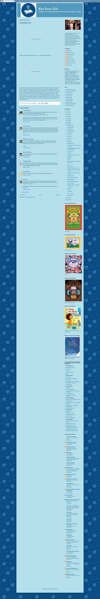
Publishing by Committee (71, 378)
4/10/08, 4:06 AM (26, 189)
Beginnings (69, 157)
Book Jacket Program (70, 496)
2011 (67, 118)
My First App (68, 475)
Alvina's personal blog (70, 91)
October (69, 129)
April (68, 140)
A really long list (69, 401)
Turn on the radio (70, 183)
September (69, 130)
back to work (69, 187)
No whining (69, 191)
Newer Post (22, 195)
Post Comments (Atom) (30, 197)
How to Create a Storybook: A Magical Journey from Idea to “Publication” (72, 514)
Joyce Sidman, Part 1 (70, 423)
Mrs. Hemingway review (71, 443)
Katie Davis (69, 512)
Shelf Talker (69, 545)
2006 (67, 199)
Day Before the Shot (70, 408)
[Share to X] (44, 103)
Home (40, 195)
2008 (67, 123)
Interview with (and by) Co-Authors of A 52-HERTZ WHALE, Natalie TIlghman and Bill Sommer (73, 470)
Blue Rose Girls (71, 52)
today (68, 164)
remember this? (70, 143)
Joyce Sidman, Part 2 (70, 425)
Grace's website (69, 99)
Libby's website (69, 100)
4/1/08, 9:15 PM (26, 167)
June (68, 136)
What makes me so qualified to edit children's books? (72, 382)
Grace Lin (70, 56)
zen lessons (68, 369)
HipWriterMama (69, 483)
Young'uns (68, 380)
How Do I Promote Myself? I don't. (73, 399)
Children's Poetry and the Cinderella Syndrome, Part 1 (72, 427)
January (69, 195)
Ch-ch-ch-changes (70, 552)
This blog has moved (70, 536)
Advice (68, 159)
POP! (66, 274)
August (69, 132)
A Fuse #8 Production (71, 436)
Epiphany (68, 387)
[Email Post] (39, 103)
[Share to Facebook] (46, 103)
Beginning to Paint (70, 412)
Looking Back (69, 416)
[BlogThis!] (43, 103)
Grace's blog (68, 97)
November (69, 127)
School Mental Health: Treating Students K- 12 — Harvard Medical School (73, 564)
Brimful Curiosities (70, 457)
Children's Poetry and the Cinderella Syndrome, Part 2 (72, 430)
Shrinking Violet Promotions (72, 551)
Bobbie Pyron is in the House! (72, 480)
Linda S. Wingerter (71, 60)
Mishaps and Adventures (72, 523)
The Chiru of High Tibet (70, 302)
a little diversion (70, 151)
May (68, 138)
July (68, 134)
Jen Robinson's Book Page (72, 505)
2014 (67, 112)
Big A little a (69, 452)
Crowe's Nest (69, 467)
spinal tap (69, 153)
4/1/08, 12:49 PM (26, 148)
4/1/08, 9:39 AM (26, 135)
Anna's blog (68, 92)
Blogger (55, 588)
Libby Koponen (71, 58)
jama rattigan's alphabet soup (73, 499)
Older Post (57, 195)
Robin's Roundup (70, 539)
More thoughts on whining (72, 181)
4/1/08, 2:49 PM (26, 157)
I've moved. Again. (69, 453)
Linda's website (69, 102)
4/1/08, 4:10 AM (26, 122)
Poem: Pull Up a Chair (70, 464)
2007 (67, 197)
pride (67, 373)
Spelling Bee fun (70, 179)
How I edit (68, 377)
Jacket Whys (69, 495)
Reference (68, 411)
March (68, 141)
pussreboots (26, 152)
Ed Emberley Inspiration (72, 177)
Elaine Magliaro (71, 54)
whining (69, 189)
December (69, 125)
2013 (67, 114)
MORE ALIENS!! (70, 175)
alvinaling (25, 171)
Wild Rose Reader (70, 574)
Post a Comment (25, 192)
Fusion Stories (70, 166)
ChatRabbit (25, 161)
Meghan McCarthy (27, 139)
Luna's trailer (68, 520)
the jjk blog (68, 561)
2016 (67, 111)
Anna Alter (25, 126)
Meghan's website (70, 105)
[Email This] (41, 103)
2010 (67, 120)
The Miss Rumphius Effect (72, 568)
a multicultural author (70, 367)
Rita (24, 179)
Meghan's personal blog (71, 103)
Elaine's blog (68, 95)
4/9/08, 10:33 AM (26, 175)
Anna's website (69, 94)
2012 (67, 116)
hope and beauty (69, 372)
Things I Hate (69, 384)
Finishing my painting (70, 414)
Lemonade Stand (69, 491)
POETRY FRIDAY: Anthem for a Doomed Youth (73, 149)
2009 (67, 122)
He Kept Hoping (69, 393)
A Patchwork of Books (71, 442)
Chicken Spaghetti (70, 462)
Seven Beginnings (70, 389)
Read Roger (69, 535)
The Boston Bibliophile (71, 555)
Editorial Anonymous (71, 474)
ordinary (68, 370)
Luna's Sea (68, 519)
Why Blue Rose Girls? (70, 89)
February (69, 193)
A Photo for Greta (68, 250)
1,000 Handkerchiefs (70, 417)
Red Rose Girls (77, 33)
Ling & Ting (67, 231)
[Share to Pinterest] (47, 103)
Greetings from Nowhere (71, 479)
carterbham (25, 110)
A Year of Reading (70, 446)
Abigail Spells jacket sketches (73, 168)
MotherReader (69, 529)
